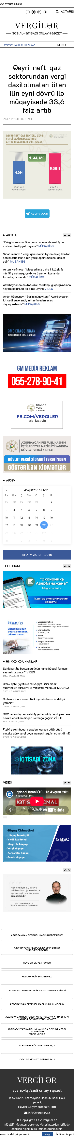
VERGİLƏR (37, 25)
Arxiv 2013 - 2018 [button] (37, 554)
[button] (64, 45)
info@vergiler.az (39, 1112)
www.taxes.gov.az (19, 45)
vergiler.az (50, 1120)
